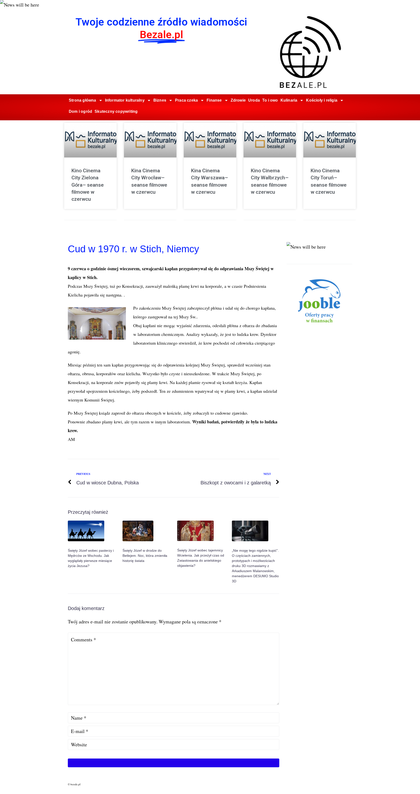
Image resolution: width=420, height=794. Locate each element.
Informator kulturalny (125, 100)
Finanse (214, 100)
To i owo (270, 100)
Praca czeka (186, 100)
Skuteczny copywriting (116, 111)
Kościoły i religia (321, 100)
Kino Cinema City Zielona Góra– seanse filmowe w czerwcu (87, 185)
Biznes (159, 100)
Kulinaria (289, 100)
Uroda (254, 100)
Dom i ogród (80, 111)
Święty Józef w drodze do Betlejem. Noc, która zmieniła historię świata (144, 556)
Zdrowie (238, 100)
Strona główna (82, 100)
